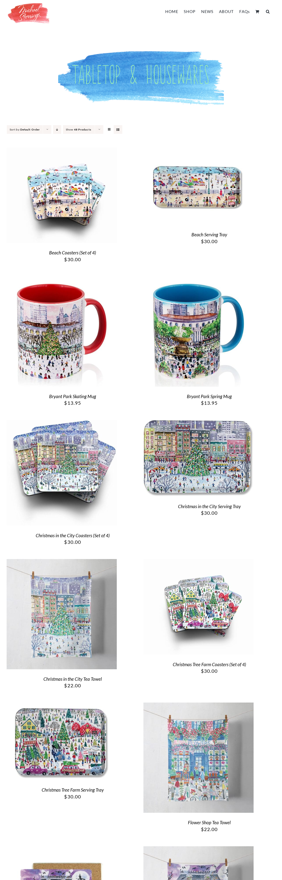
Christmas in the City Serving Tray (209, 506)
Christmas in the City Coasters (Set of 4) (73, 535)
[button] (268, 11)
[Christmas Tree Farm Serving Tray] (62, 706)
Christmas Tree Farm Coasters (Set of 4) (209, 664)
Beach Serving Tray (209, 234)
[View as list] (118, 129)
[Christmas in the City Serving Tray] (198, 424)
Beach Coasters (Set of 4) (72, 252)
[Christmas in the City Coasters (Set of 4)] (62, 424)
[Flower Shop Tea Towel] (198, 706)
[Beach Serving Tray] (198, 151)
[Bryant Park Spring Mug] (198, 280)
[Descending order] (57, 129)
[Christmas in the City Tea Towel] (62, 563)
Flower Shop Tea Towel (209, 822)
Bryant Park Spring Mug (209, 396)
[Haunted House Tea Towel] (198, 850)
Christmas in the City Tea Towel (72, 679)
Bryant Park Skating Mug (72, 396)
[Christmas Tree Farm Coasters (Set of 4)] (198, 563)
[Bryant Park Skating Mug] (62, 280)
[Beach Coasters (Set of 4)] (62, 151)
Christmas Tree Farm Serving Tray (73, 789)
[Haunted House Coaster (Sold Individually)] (62, 850)
